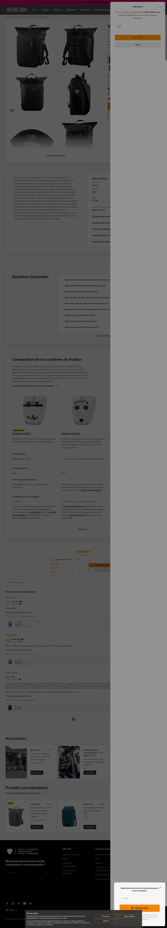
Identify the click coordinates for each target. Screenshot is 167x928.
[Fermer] (160, 887)
